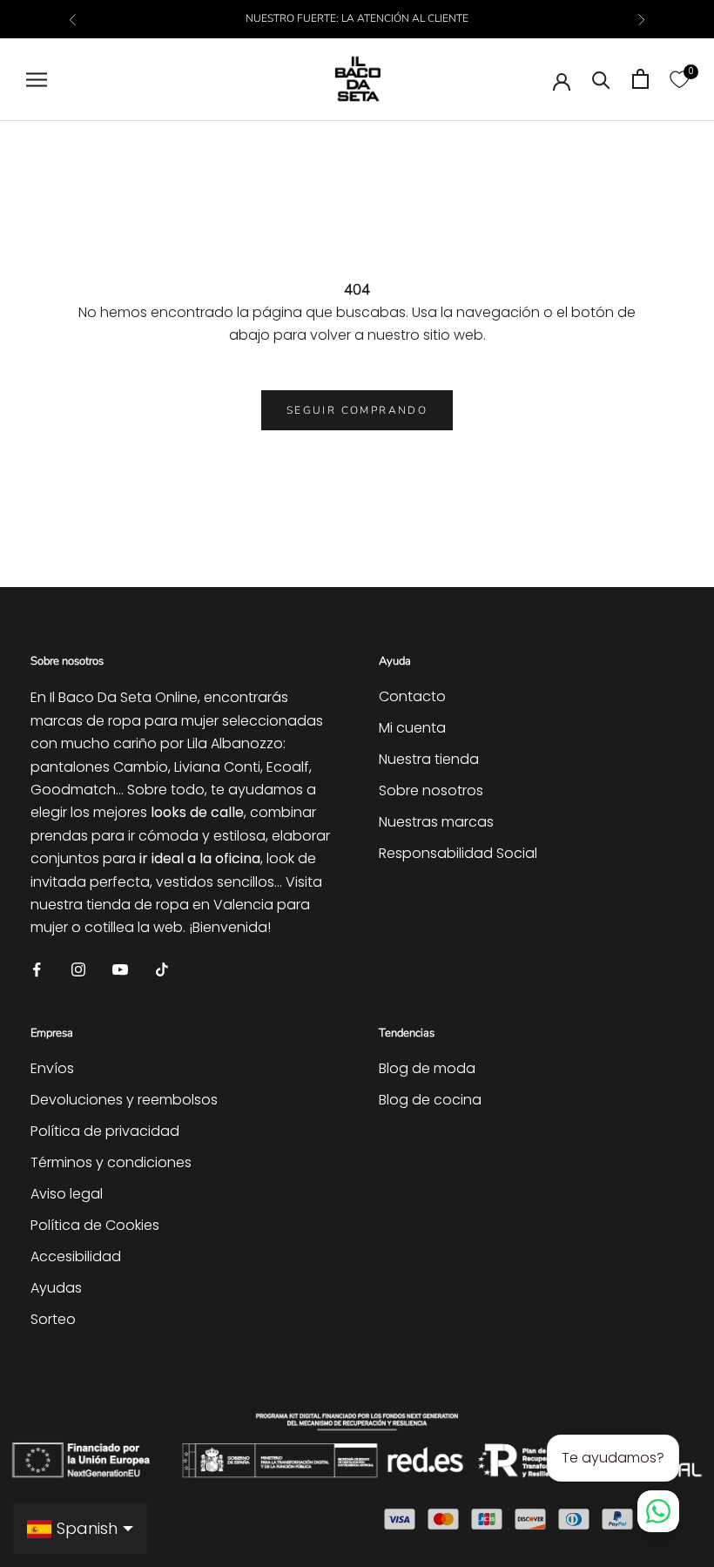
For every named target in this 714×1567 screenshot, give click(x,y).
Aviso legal (66, 1194)
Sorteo (53, 1319)
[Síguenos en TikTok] (162, 969)
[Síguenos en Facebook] (36, 969)
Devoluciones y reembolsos (124, 1100)
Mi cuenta (412, 728)
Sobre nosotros (431, 790)
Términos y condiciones (111, 1162)
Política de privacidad (104, 1131)
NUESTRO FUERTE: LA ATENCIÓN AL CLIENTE (357, 18)
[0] (679, 79)
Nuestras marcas (436, 822)
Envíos (52, 1068)
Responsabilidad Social (458, 853)
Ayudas (56, 1288)
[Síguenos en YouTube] (120, 969)
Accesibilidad (75, 1256)
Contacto (412, 696)
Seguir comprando (357, 410)
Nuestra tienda (429, 759)
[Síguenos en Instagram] (78, 969)
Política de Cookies (94, 1225)
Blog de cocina (430, 1100)
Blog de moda (427, 1068)
